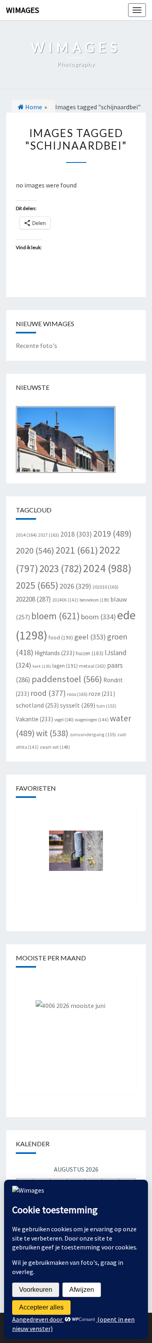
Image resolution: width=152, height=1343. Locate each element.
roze (102, 694)
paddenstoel (67, 679)
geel (90, 636)
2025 (37, 585)
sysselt (77, 705)
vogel (64, 720)
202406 (65, 600)
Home (33, 107)
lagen (65, 665)
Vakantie (34, 719)
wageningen (92, 720)
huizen (89, 653)
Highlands (54, 653)
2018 (76, 534)
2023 (60, 568)
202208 (33, 599)
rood (48, 693)
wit (52, 733)
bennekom (94, 600)
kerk (41, 666)
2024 (107, 568)
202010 (105, 587)
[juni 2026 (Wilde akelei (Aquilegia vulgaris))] (76, 1028)
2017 (48, 535)
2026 (75, 586)
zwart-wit (55, 747)
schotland (37, 705)
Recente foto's (36, 345)
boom (98, 616)
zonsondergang (93, 734)
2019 (112, 533)
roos (77, 694)
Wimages (22, 10)
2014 (26, 535)
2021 (77, 550)
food (61, 637)
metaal (92, 666)
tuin (106, 706)
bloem (55, 616)
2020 (35, 550)
